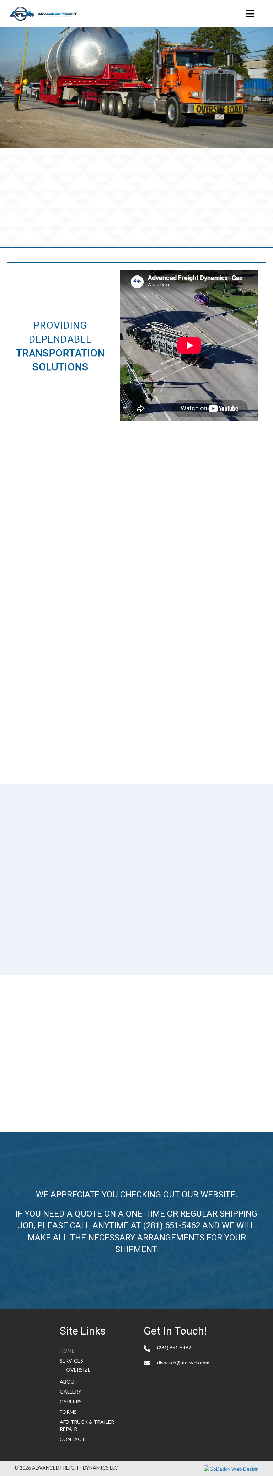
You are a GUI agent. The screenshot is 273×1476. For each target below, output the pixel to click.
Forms (68, 1412)
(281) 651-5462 (171, 1225)
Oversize (78, 1370)
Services (71, 1361)
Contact (72, 1439)
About (69, 1382)
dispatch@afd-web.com (183, 1362)
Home (67, 1351)
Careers (71, 1402)
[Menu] (250, 13)
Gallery (70, 1392)
